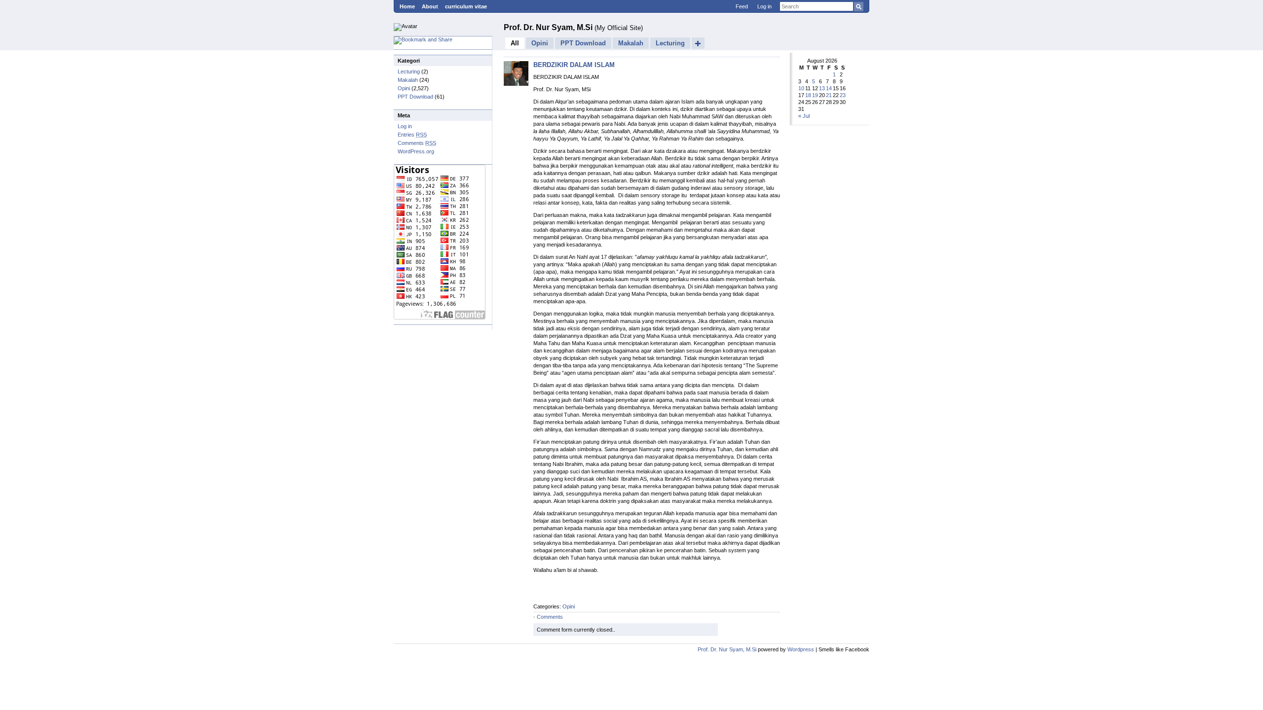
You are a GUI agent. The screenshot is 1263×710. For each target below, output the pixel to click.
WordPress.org (416, 151)
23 (843, 95)
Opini (404, 88)
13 (822, 88)
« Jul (804, 116)
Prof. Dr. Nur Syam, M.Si (549, 27)
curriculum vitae (466, 6)
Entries (412, 135)
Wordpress (800, 649)
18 (808, 95)
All (515, 43)
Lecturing (409, 71)
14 (829, 88)
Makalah (408, 80)
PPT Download (415, 97)
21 (829, 95)
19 (815, 95)
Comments (417, 143)
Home (407, 6)
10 (801, 88)
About (430, 6)
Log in (764, 6)
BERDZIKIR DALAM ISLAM (574, 65)
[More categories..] (698, 43)
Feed (742, 6)
